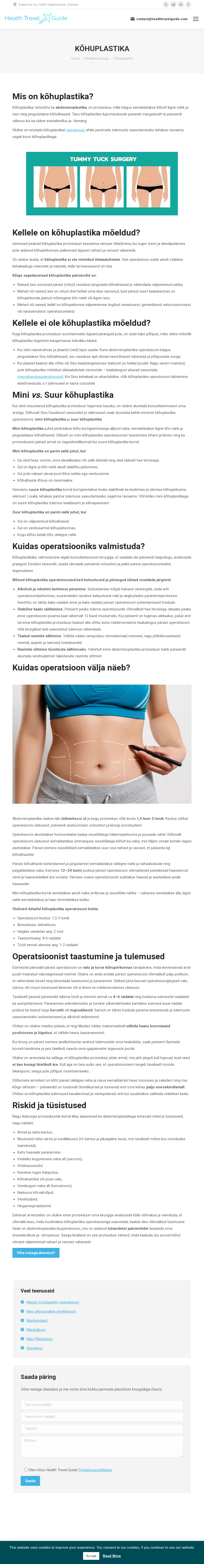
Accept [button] (91, 1556)
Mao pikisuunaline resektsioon (51, 1311)
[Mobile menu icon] (196, 19)
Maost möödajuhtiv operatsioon (53, 1302)
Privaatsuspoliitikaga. (95, 1470)
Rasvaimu (35, 1348)
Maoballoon (36, 1330)
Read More (112, 1556)
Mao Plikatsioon (40, 1339)
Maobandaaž (37, 1320)
